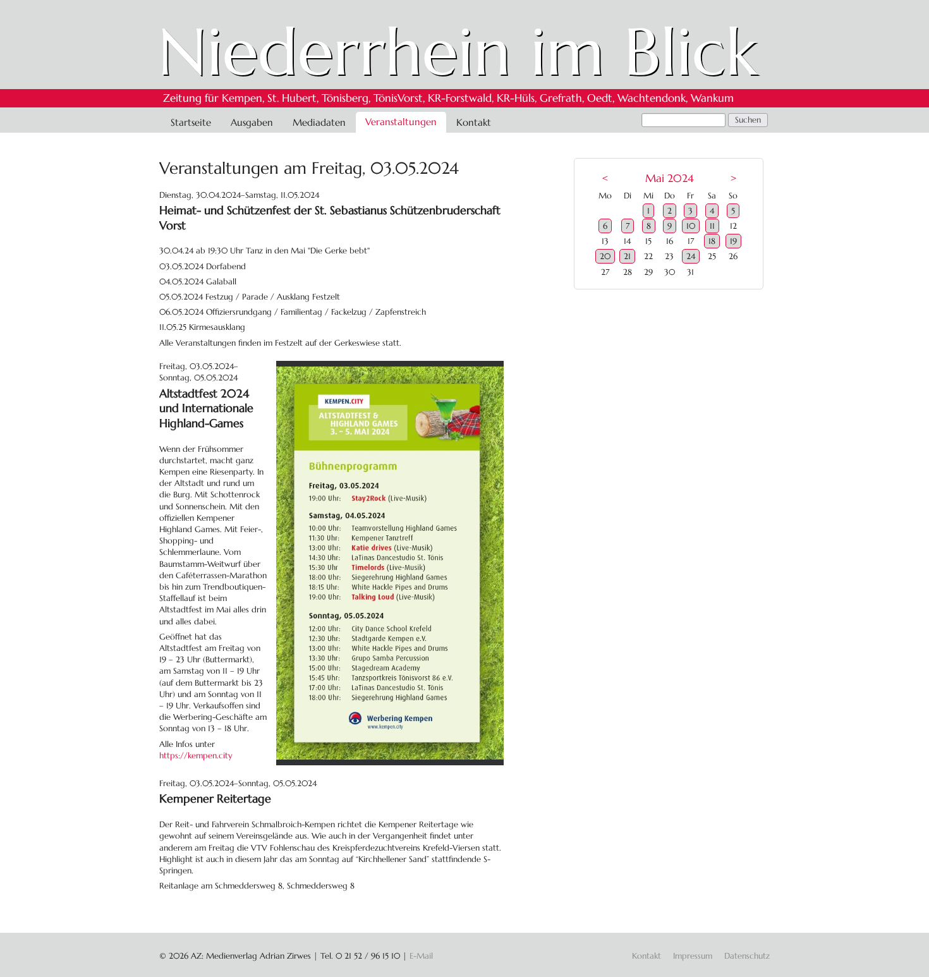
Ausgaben (252, 122)
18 (711, 241)
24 (690, 256)
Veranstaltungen (401, 122)
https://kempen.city (196, 755)
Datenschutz (747, 955)
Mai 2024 (669, 178)
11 (712, 226)
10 (690, 226)
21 (627, 256)
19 (733, 241)
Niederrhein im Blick (458, 52)
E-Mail (421, 955)
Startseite (191, 122)
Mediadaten (319, 122)
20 (605, 256)
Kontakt (473, 122)
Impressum (692, 955)
